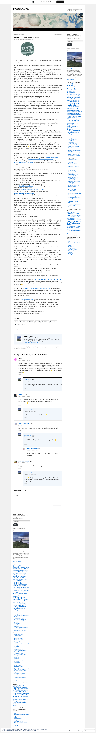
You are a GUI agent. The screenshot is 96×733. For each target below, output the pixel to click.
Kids (73, 108)
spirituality (70, 128)
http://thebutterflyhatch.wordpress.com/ (40, 159)
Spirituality (69, 229)
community (50, 346)
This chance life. (58, 34)
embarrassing (76, 95)
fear (73, 97)
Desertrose (30, 39)
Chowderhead (71, 188)
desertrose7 (28, 379)
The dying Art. (71, 142)
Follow (69, 44)
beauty (76, 86)
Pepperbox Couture (72, 192)
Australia (70, 85)
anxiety (68, 83)
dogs (68, 96)
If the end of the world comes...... (21, 722)
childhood (15, 570)
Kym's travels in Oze (72, 159)
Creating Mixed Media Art (74, 197)
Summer (75, 127)
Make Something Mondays (74, 196)
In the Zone (70, 173)
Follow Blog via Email (72, 34)
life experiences (71, 110)
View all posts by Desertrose (31, 342)
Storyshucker (71, 183)
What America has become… (74, 144)
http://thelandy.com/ (27, 299)
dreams (71, 95)
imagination (70, 106)
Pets (77, 117)
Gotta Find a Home (72, 189)
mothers (68, 113)
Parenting (78, 226)
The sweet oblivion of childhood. (21, 615)
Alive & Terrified (71, 161)
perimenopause (71, 117)
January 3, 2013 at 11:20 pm (24, 425)
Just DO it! (70, 245)
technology (70, 129)
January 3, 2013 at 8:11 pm (24, 396)
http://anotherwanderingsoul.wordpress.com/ (36, 288)
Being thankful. (71, 248)
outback (68, 114)
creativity (71, 93)
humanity (68, 103)
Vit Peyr (70, 202)
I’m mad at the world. (73, 143)
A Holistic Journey (72, 190)
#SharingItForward (72, 178)
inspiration (69, 108)
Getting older (24, 690)
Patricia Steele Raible (72, 165)
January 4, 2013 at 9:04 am (30, 436)
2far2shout (70, 162)
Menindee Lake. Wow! (73, 240)
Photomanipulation (71, 122)
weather (74, 132)
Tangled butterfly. (72, 246)
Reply (19, 374)
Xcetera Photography (73, 177)
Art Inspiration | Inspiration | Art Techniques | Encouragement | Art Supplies (74, 170)
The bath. (70, 254)
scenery (75, 123)
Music (72, 113)
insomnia (76, 106)
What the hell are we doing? (74, 155)
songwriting (75, 126)
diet (76, 94)
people (79, 116)
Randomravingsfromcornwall (74, 175)
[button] (26, 49)
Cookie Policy (33, 730)
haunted (68, 101)
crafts (73, 91)
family (69, 97)
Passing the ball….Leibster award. (27, 37)
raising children (70, 123)
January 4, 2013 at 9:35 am (32, 450)
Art (71, 212)
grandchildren (70, 100)
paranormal (78, 114)
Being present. (71, 148)
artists (74, 83)
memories (79, 111)
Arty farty (75, 212)
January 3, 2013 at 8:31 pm (30, 411)
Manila (68, 111)
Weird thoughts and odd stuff (73, 232)
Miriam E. (21, 394)
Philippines (69, 119)
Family (73, 217)
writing (32, 346)
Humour (25, 693)
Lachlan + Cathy (71, 205)
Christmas (69, 91)
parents (75, 116)
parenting (70, 116)
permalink (23, 348)
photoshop (79, 122)
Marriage (74, 224)
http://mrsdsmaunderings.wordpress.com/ (48, 279)
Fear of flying (77, 97)
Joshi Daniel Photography (74, 179)
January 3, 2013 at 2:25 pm (24, 360)
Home (15, 29)
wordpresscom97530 (73, 174)
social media (77, 125)
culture (68, 94)
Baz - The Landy (23, 461)
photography (73, 120)
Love (77, 110)
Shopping (69, 125)
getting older (70, 99)
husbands (77, 221)
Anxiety (68, 212)
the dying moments (72, 206)
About (20, 29)
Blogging (28, 346)
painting (72, 114)
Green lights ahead (72, 163)
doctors (79, 94)
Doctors (75, 215)
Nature (73, 226)
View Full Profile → (71, 79)
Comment (57, 507)
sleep (73, 125)
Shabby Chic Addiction (73, 201)
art (72, 84)
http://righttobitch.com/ (52, 157)
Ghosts (76, 99)
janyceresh (70, 198)
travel (77, 131)
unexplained (69, 132)
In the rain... (70, 253)
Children (78, 214)
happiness (76, 100)
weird (77, 132)
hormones (78, 219)
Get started (60, 1)
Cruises (77, 93)
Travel (69, 230)
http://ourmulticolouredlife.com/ (24, 162)
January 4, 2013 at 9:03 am (30, 474)
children (74, 90)
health (72, 101)
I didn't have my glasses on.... (74, 204)
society (69, 126)
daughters (72, 94)
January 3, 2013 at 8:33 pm (30, 381)
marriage (73, 111)
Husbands (71, 105)
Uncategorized (76, 230)
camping (76, 88)
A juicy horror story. (19, 34)
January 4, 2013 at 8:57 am (24, 462)
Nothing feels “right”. (73, 138)
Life (76, 108)
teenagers (71, 131)
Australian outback (71, 86)
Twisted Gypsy (21, 8)
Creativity (70, 215)
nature (76, 113)
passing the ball (56, 346)
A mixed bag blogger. (72, 249)
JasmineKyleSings (24, 423)
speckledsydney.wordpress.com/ (21, 668)
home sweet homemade (73, 200)
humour (75, 103)
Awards (41, 346)
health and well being (73, 218)
